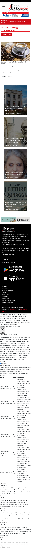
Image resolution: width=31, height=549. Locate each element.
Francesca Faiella (9, 177)
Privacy (4, 292)
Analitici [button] (2, 508)
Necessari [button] (2, 361)
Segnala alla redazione (8, 290)
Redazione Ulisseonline (10, 113)
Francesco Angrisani (9, 145)
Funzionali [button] (3, 483)
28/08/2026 (15, 177)
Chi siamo (4, 286)
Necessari (4, 363)
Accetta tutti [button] (16, 326)
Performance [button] (3, 496)
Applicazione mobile (7, 302)
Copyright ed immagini (8, 300)
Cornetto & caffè (6, 35)
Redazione (5, 288)
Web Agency (13, 309)
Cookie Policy (5, 294)
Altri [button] (1, 537)
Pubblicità (5, 296)
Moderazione (5, 298)
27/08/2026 (18, 209)
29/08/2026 (18, 113)
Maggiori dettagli (12, 324)
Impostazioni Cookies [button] (6, 326)
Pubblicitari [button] (3, 523)
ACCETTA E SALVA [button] (5, 548)
